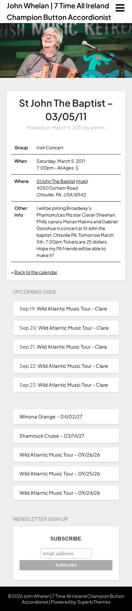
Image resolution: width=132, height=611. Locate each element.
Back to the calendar (35, 272)
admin (97, 127)
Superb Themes (94, 602)
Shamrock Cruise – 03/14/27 (52, 436)
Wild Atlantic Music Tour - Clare (72, 308)
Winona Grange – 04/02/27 (51, 416)
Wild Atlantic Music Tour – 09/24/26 (60, 493)
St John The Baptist (56, 181)
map (82, 181)
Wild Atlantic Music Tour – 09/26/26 (60, 454)
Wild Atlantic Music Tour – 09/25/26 (60, 473)
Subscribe (65, 538)
